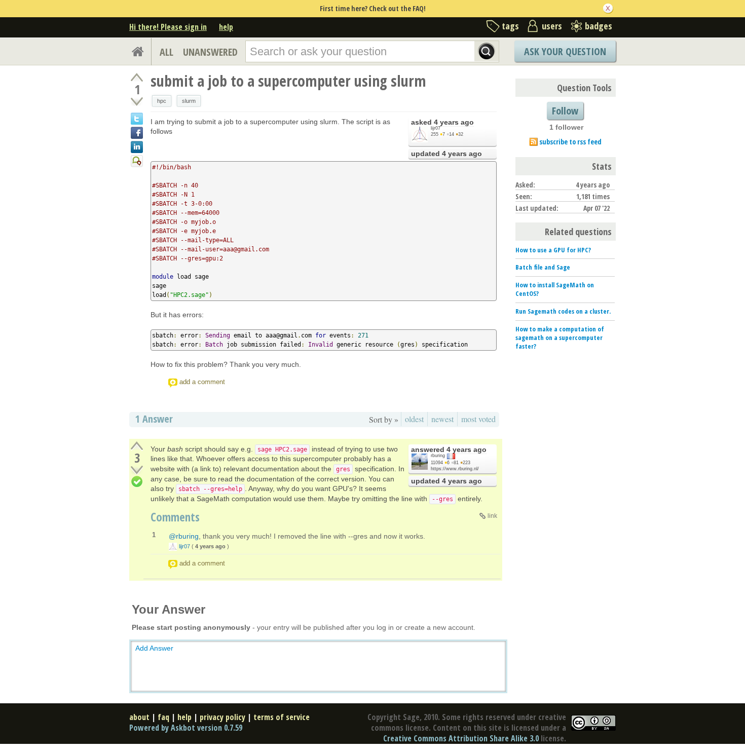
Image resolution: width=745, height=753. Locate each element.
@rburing (184, 536)
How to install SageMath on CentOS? (554, 289)
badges (598, 26)
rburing (438, 455)
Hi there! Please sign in (168, 26)
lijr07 (435, 128)
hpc (161, 101)
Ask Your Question (565, 51)
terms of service (281, 717)
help (226, 26)
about (139, 717)
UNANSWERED (210, 52)
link (492, 515)
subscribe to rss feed (570, 141)
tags (510, 26)
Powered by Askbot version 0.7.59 (185, 727)
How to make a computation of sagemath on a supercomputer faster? (559, 337)
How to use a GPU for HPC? (553, 249)
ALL (166, 52)
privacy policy (222, 717)
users (552, 26)
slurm (189, 101)
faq (163, 717)
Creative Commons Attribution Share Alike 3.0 (461, 738)
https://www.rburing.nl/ (455, 468)
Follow (565, 111)
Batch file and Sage (542, 267)
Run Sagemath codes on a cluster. (563, 311)
